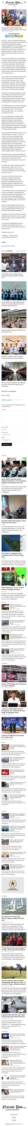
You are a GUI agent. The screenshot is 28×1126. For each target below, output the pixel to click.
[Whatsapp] (12, 36)
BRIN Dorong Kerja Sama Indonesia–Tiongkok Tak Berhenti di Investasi (18, 606)
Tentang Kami (14, 1114)
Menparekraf (4, 235)
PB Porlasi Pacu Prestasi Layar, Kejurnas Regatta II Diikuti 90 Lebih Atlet (13, 918)
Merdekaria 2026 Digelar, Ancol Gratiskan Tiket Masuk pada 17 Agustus (17, 771)
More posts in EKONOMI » (21, 250)
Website (3, 437)
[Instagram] (15, 36)
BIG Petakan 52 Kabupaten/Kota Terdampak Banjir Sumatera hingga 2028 (13, 555)
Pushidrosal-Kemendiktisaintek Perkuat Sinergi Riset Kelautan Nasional (17, 650)
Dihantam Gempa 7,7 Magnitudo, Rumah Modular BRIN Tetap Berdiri (17, 622)
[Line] (18, 36)
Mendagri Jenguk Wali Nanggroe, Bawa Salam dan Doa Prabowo (14, 521)
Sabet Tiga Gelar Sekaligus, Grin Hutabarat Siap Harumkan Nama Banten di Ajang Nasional (17, 796)
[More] (21, 36)
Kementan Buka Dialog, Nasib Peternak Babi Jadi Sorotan (13, 331)
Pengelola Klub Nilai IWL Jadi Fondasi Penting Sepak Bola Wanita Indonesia (13, 1016)
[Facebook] (6, 36)
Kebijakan (14, 1120)
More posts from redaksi (8, 246)
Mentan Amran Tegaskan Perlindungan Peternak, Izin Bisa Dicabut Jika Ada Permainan (13, 384)
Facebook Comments (17, 399)
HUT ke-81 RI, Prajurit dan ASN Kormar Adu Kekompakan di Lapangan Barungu (17, 759)
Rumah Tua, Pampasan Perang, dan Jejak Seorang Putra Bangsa (18, 783)
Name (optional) (5, 427)
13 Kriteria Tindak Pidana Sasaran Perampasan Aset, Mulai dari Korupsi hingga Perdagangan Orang (13, 710)
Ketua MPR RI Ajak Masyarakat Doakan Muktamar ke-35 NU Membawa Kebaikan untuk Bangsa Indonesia (14, 481)
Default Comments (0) (7, 399)
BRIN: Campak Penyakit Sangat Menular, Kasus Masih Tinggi (17, 1090)
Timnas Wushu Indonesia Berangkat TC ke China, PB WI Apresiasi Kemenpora (14, 949)
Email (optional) (5, 432)
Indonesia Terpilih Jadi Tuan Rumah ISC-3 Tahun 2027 (13, 736)
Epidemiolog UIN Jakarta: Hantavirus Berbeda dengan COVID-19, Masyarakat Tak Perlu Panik (17, 1062)
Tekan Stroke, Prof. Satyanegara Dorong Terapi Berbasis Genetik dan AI (17, 1035)
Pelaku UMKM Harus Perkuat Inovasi (9, 237)
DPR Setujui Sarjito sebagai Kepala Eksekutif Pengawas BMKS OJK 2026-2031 (13, 275)
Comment (4, 409)
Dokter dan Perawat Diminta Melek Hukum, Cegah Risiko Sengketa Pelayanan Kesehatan (18, 1048)
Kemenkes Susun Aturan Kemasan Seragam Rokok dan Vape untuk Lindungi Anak (18, 1077)
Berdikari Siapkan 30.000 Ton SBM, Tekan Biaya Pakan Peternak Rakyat (12, 357)
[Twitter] (9, 36)
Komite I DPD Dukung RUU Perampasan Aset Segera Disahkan (14, 685)
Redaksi (14, 1117)
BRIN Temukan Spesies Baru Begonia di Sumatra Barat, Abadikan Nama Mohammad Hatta (18, 636)
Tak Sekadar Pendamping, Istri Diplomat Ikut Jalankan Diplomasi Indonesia (18, 746)
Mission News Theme (9, 1123)
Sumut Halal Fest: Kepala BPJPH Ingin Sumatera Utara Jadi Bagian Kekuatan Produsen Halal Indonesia (13, 304)
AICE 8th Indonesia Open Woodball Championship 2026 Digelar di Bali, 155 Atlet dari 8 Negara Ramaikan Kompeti (14, 982)
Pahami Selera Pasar (14, 235)
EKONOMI (11, 232)
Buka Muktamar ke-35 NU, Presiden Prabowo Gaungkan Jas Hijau (13, 588)
